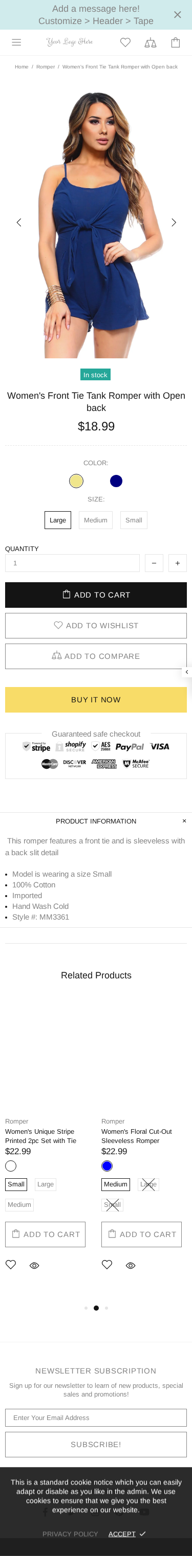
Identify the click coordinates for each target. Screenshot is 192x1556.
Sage (96, 481)
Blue (107, 1166)
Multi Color (10, 1166)
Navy (116, 481)
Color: (96, 463)
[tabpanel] (48, 1150)
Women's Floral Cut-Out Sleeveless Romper (136, 1136)
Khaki (76, 481)
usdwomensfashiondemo (69, 42)
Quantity (22, 549)
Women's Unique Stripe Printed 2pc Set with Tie (40, 1136)
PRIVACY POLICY (70, 1534)
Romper (45, 67)
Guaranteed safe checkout (96, 733)
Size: (96, 499)
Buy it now (96, 699)
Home (22, 67)
